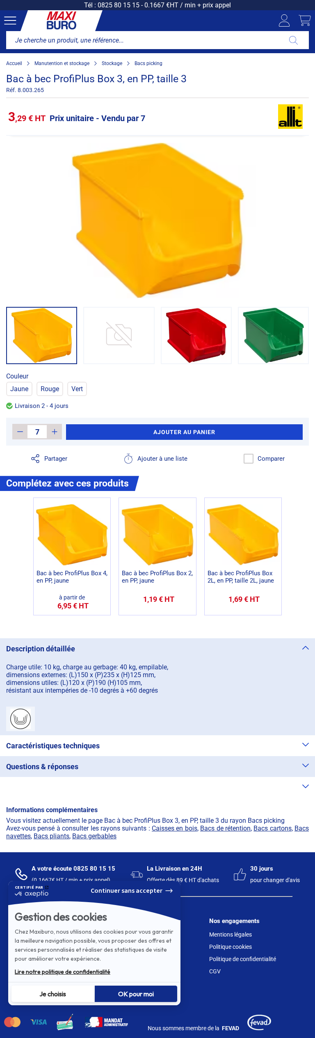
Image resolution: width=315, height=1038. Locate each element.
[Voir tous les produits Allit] (290, 116)
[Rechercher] (293, 40)
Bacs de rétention (225, 828)
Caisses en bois (174, 828)
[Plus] (54, 431)
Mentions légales (230, 934)
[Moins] (19, 431)
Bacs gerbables (94, 836)
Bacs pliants (51, 836)
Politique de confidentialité (242, 959)
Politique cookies (230, 946)
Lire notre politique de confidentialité (62, 971)
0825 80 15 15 (118, 5)
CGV (215, 971)
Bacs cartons (272, 828)
